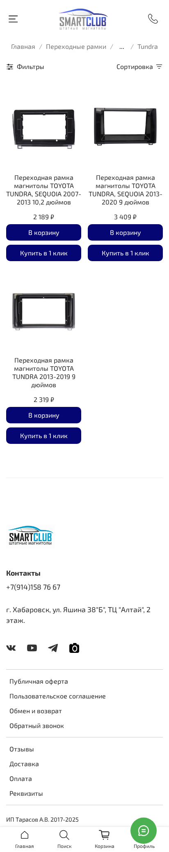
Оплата (20, 778)
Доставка (24, 763)
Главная (23, 46)
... (121, 46)
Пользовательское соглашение (57, 696)
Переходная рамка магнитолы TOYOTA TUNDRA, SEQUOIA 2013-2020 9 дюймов (125, 189)
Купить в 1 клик (44, 253)
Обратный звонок (36, 725)
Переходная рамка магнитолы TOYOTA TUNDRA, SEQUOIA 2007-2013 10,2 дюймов (43, 189)
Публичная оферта (38, 681)
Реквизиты (26, 793)
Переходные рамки (76, 46)
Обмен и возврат (35, 710)
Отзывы (21, 749)
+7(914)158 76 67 (33, 586)
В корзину (43, 232)
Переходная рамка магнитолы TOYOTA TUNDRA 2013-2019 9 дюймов (43, 372)
